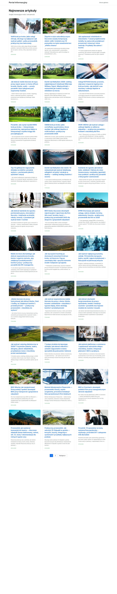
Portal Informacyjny (18, 2)
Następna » (62, 455)
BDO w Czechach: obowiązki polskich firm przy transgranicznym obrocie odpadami (92, 389)
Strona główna (103, 2)
